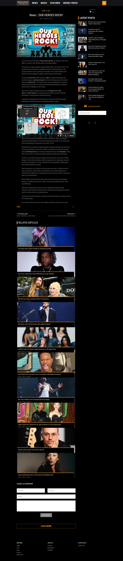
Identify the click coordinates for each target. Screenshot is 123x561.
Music (18, 550)
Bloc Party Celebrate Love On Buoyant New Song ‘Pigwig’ (34, 399)
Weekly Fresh (20, 554)
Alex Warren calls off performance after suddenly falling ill (34, 324)
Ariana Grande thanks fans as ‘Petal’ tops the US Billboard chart (35, 475)
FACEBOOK (50, 550)
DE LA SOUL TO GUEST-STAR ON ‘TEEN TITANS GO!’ (62, 216)
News (49, 11)
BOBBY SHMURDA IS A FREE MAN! (26, 216)
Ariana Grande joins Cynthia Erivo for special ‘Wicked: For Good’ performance (39, 424)
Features (19, 552)
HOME (43, 11)
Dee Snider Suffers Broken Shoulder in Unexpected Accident (34, 249)
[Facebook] (73, 206)
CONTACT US (81, 545)
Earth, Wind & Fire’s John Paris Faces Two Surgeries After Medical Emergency (39, 374)
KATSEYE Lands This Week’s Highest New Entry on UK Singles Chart (37, 349)
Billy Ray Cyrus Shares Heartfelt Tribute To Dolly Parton (33, 299)
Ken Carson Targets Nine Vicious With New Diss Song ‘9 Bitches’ (36, 274)
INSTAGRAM (50, 548)
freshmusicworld (94, 106)
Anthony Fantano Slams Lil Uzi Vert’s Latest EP (31, 450)
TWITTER (49, 545)
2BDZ (18, 206)
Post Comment (46, 515)
